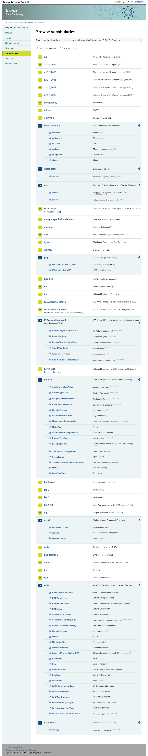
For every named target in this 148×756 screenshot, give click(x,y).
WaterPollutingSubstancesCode (66, 360)
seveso (48, 562)
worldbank (50, 722)
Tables (8, 38)
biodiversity (50, 102)
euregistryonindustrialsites (59, 219)
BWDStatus (57, 609)
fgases (48, 242)
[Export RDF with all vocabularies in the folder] (139, 126)
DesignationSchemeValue (63, 399)
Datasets (9, 33)
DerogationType (59, 336)
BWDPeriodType (59, 598)
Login (119, 2)
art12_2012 (50, 64)
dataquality (50, 169)
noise (47, 547)
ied (46, 294)
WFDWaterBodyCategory (63, 702)
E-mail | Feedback (13, 747)
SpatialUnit (57, 659)
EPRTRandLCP (52, 208)
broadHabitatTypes (60, 527)
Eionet (16, 22)
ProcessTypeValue (60, 438)
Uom (54, 664)
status (55, 160)
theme (55, 468)
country (55, 730)
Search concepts (69, 48)
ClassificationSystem (61, 614)
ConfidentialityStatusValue (64, 620)
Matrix (55, 637)
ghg (46, 257)
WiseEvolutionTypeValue (63, 708)
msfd (47, 520)
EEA (17, 2)
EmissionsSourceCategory (64, 626)
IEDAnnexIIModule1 (55, 302)
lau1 (46, 490)
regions (55, 533)
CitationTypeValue (60, 393)
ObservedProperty (60, 648)
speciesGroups (59, 538)
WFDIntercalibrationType (63, 686)
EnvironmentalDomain (62, 404)
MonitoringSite (58, 642)
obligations (57, 154)
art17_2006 (50, 80)
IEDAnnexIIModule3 (55, 309)
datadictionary (52, 125)
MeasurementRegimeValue (64, 421)
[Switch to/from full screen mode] (128, 2)
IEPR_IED (49, 369)
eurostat (48, 227)
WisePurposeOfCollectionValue (66, 713)
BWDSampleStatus (60, 603)
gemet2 (48, 250)
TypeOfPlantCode (60, 348)
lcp (46, 512)
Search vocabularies (48, 48)
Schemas (9, 48)
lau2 (46, 497)
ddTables (56, 144)
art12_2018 (50, 72)
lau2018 (48, 505)
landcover (49, 482)
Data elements (12, 43)
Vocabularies (11, 53)
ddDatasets (57, 138)
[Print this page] (124, 2)
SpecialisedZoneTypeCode (64, 451)
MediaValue (57, 427)
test (46, 570)
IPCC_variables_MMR (61, 270)
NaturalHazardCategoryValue (65, 432)
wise (46, 585)
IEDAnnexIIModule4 (55, 320)
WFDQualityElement (61, 697)
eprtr (46, 185)
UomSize (56, 675)
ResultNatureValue (60, 444)
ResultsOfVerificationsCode (64, 342)
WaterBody (57, 680)
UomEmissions (59, 669)
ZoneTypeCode (58, 473)
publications (51, 555)
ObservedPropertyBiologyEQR (65, 653)
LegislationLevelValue (62, 416)
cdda (47, 110)
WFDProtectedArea (60, 691)
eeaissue (56, 149)
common (49, 118)
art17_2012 (50, 87)
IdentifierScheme (59, 410)
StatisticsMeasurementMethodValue (68, 462)
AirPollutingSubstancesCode (65, 330)
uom (46, 577)
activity (55, 192)
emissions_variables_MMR (64, 265)
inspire (48, 379)
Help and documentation (16, 28)
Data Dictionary (27, 22)
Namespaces (11, 63)
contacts (56, 133)
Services (9, 58)
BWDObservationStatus (62, 592)
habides (48, 279)
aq (45, 57)
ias (45, 286)
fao (46, 234)
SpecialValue (58, 457)
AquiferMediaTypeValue (62, 387)
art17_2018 (50, 95)
